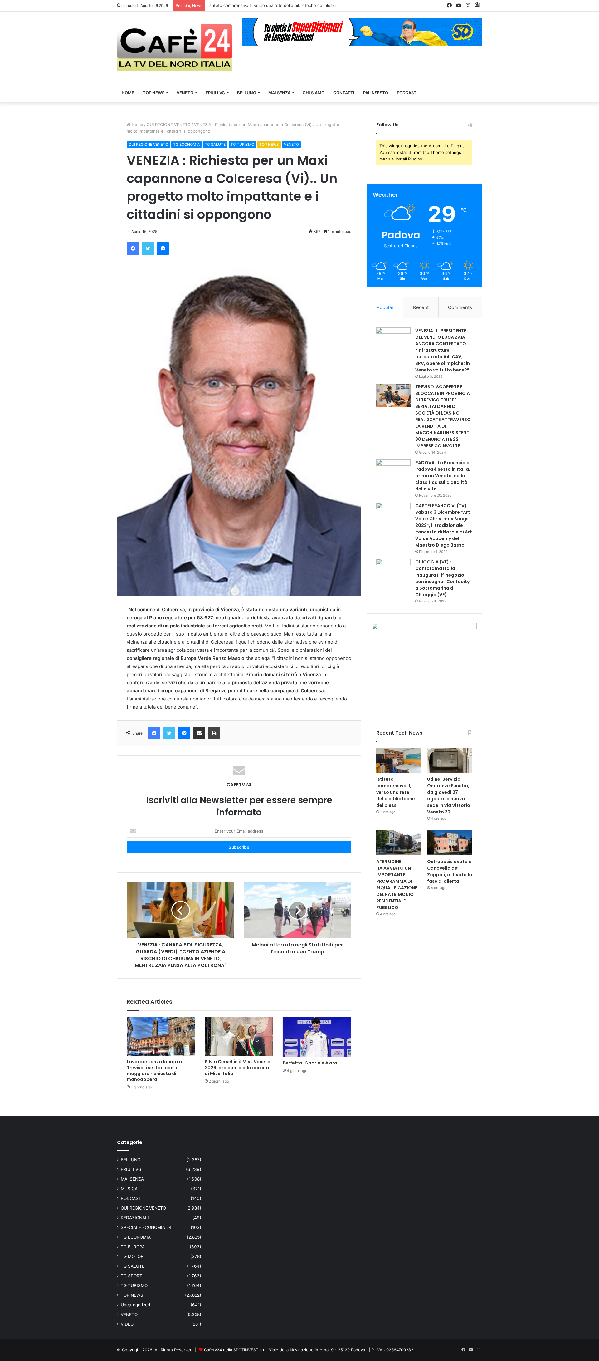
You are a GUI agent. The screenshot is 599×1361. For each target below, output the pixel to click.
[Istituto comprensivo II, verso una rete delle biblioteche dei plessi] (398, 760)
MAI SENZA (279, 92)
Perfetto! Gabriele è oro (310, 1063)
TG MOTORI (133, 1256)
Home (136, 124)
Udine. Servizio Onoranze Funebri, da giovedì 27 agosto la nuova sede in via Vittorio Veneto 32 (448, 795)
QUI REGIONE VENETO (169, 124)
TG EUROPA (133, 1246)
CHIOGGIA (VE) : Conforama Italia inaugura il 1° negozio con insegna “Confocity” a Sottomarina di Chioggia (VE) (443, 578)
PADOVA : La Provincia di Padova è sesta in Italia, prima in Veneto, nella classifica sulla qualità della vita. (443, 475)
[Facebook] (133, 248)
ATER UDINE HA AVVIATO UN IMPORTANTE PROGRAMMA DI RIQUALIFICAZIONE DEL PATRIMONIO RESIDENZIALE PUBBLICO (396, 884)
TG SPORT (131, 1275)
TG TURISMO (242, 144)
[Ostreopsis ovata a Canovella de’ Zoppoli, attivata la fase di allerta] (449, 842)
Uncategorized (135, 1304)
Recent (421, 307)
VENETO (185, 92)
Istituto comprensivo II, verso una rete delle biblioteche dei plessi (395, 792)
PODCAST (406, 92)
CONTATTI (343, 92)
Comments (460, 307)
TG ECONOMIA (186, 144)
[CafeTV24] (174, 47)
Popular (385, 307)
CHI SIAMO (313, 92)
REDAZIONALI (135, 1217)
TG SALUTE (215, 144)
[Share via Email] (199, 733)
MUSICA (129, 1188)
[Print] (214, 733)
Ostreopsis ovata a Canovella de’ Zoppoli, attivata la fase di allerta (449, 871)
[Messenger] (163, 248)
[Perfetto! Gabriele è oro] (317, 1037)
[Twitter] (148, 248)
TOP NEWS (153, 92)
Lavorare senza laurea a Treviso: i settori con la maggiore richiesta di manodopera (154, 1071)
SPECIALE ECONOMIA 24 (146, 1227)
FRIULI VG (215, 92)
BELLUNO (246, 92)
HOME (128, 92)
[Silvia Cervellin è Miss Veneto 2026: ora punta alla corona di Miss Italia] (239, 1036)
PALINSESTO (375, 92)
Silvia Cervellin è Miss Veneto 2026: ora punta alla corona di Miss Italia (237, 1068)
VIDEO (127, 1324)
